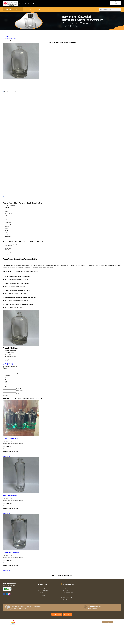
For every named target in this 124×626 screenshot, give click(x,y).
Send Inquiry (57, 614)
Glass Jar (65, 588)
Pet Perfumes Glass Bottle (11, 552)
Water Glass (65, 590)
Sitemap (42, 597)
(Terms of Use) (36, 620)
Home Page (28, 9)
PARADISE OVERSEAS (27, 4)
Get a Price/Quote (7, 456)
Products (7, 36)
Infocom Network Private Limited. (34, 622)
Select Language (105, 622)
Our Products (11, 9)
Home (6, 34)
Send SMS (68, 614)
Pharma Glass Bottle (67, 597)
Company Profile (39, 9)
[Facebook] (4, 594)
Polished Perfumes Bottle (11, 438)
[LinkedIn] (7, 594)
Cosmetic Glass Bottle (68, 592)
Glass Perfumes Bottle (10, 38)
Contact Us (50, 9)
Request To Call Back (8, 364)
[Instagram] (9, 594)
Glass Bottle (65, 595)
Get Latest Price (9, 363)
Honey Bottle (66, 599)
